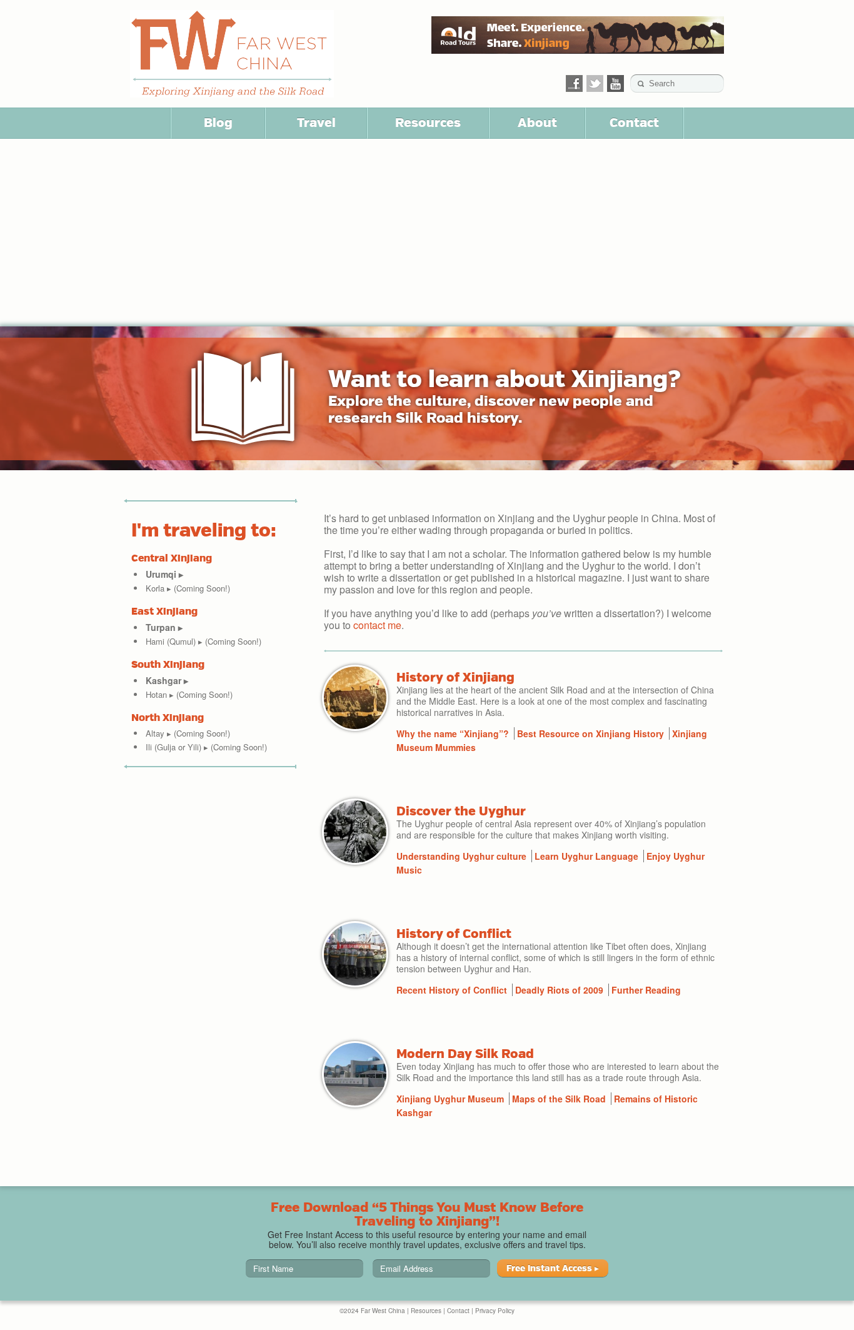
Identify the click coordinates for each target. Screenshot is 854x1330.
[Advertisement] (427, 232)
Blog (218, 122)
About (537, 122)
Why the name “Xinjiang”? (452, 733)
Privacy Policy (495, 1310)
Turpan (164, 627)
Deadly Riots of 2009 (559, 990)
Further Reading (646, 990)
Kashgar (167, 680)
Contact (634, 122)
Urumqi (164, 574)
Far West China (232, 54)
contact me (377, 625)
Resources (428, 122)
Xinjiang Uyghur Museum (450, 1098)
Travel (316, 122)
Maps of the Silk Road (559, 1098)
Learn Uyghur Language (586, 856)
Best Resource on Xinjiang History (590, 733)
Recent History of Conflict (451, 990)
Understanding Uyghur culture (461, 856)
